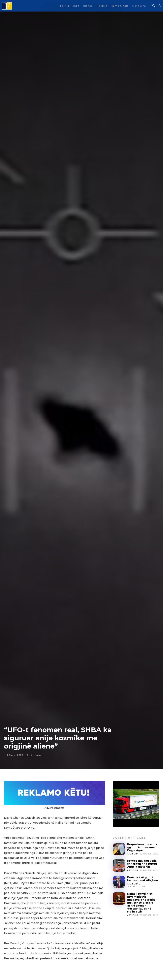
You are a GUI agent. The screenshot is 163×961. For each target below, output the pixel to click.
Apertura (132, 854)
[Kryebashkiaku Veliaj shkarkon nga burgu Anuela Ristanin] (119, 865)
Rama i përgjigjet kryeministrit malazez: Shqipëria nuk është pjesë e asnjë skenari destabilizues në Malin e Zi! (141, 902)
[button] (153, 6)
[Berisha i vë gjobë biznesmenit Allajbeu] (119, 882)
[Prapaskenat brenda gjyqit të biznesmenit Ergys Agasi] (119, 849)
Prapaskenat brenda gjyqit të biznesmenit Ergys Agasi (143, 847)
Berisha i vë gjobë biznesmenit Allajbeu (142, 879)
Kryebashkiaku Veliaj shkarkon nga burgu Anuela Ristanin (142, 863)
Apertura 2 (133, 884)
